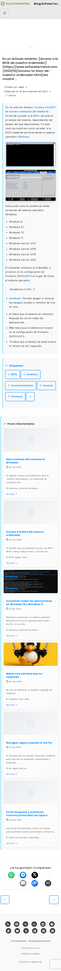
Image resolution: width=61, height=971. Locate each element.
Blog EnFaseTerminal (47, 4)
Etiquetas (16, 365)
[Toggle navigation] (4, 13)
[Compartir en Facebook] (46, 875)
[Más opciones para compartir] (48, 883)
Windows (23, 136)
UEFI (28, 276)
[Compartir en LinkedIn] (11, 883)
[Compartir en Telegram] (23, 875)
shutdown (15, 298)
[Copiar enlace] (34, 883)
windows (32, 374)
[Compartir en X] (34, 875)
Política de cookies (30, 954)
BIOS (36, 115)
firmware (17, 396)
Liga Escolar (36, 962)
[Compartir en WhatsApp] (11, 875)
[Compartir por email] (23, 883)
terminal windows (22, 385)
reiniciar (48, 385)
